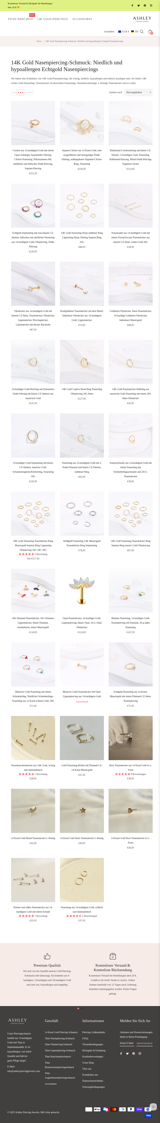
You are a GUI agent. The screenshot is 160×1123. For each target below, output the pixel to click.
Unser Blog (88, 1062)
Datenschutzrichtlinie (92, 1080)
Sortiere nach (115, 92)
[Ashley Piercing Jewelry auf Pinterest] (144, 5)
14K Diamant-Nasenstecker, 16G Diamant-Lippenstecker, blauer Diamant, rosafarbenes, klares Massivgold (33, 623)
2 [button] (81, 1008)
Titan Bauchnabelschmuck (58, 1056)
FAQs (85, 1038)
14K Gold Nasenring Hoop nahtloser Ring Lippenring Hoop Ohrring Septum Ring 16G (82, 237)
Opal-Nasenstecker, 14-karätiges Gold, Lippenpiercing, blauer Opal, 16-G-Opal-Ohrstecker (82, 623)
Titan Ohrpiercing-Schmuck (58, 1044)
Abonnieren (145, 1043)
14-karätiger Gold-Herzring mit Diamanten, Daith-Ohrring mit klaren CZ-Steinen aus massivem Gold (33, 394)
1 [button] (78, 1008)
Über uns (86, 1068)
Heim (39, 41)
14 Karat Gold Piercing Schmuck (61, 1032)
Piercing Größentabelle (93, 1032)
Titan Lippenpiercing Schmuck (60, 1050)
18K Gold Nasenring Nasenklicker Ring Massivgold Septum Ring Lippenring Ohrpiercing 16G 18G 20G (33, 545)
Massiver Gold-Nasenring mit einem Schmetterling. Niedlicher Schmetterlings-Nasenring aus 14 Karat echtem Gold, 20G (33, 696)
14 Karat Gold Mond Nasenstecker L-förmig (33, 838)
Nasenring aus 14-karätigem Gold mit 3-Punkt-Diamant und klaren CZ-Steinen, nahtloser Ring (82, 467)
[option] (47, 970)
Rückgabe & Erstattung (93, 1050)
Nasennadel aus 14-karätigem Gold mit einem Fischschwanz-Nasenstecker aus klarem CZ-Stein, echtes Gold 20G (130, 237)
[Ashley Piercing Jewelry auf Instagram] (151, 5)
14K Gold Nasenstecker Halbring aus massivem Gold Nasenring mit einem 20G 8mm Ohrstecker (130, 394)
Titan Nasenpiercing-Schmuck (60, 1038)
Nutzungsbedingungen (93, 1087)
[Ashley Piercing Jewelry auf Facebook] (132, 5)
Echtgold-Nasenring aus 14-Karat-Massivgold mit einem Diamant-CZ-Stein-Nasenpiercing (130, 696)
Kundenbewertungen (92, 1056)
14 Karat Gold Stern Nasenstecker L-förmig (81, 838)
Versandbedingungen (92, 1044)
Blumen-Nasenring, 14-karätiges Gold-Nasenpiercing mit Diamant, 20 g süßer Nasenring (130, 623)
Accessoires (51, 1083)
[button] (128, 31)
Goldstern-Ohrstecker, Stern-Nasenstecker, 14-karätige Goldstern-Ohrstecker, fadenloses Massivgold (131, 315)
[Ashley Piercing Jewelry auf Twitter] (138, 5)
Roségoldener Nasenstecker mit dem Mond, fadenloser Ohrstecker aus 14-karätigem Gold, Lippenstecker (81, 315)
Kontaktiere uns (90, 1074)
